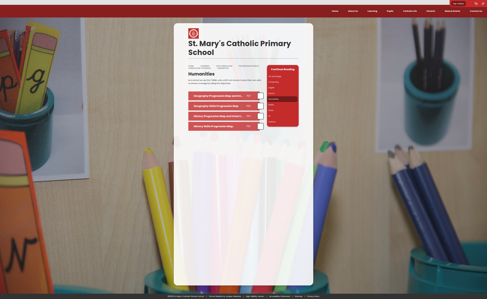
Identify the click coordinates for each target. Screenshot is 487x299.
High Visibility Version (255, 296)
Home (191, 66)
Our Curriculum (224, 66)
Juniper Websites (233, 296)
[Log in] (483, 3)
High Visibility (458, 3)
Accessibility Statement (279, 296)
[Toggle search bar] (469, 3)
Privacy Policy (313, 296)
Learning (205, 66)
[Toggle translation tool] (476, 3)
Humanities (223, 68)
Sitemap (298, 296)
